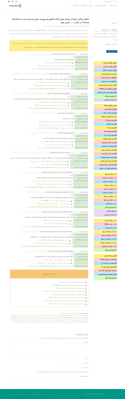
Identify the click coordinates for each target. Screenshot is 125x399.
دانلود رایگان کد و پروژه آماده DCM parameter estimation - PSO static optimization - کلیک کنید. (47, 187)
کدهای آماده (47, 26)
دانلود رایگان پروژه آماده (75, 320)
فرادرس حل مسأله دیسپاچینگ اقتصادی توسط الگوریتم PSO (51, 85)
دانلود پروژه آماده (24, 315)
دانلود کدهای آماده (33, 322)
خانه (116, 1)
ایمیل (86, 363)
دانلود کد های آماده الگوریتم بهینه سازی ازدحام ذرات (70, 322)
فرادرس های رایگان (86, 5)
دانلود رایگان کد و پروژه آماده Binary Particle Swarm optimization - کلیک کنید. (49, 89)
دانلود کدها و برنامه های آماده (47, 322)
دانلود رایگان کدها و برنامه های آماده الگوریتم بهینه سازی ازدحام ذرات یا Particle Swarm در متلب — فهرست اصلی (55, 47)
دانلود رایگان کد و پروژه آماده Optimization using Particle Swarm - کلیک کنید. (49, 167)
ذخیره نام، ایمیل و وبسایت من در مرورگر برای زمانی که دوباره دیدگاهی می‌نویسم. (62, 372)
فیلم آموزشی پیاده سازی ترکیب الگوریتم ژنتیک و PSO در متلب (67, 294)
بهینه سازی (54, 26)
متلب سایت (112, 5)
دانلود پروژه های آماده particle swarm (75, 318)
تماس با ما (75, 5)
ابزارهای (109, 246)
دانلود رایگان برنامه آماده (27, 318)
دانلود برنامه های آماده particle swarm (71, 315)
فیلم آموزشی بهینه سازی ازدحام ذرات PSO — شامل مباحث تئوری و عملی (64, 301)
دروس (111, 174)
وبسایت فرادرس (107, 1)
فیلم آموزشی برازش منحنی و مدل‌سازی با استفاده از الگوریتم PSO (66, 304)
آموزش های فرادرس (100, 5)
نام (86, 358)
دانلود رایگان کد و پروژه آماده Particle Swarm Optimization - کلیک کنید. (55, 128)
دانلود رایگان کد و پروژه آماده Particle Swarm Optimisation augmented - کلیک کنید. (49, 108)
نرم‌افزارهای (110, 232)
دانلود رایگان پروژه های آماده (61, 320)
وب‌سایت (85, 367)
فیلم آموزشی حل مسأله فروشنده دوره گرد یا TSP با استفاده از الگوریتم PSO (64, 291)
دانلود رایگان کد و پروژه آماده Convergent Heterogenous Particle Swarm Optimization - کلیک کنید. (46, 246)
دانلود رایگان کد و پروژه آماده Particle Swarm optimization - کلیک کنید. (55, 148)
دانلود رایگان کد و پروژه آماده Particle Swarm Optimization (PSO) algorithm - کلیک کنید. (50, 266)
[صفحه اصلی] (16, 5)
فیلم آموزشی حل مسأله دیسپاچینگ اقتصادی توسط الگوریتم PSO (66, 297)
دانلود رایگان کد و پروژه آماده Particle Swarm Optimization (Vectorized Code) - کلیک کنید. (49, 207)
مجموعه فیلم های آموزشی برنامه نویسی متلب (58, 63)
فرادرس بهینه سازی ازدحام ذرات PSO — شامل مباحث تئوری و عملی (48, 161)
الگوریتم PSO (61, 26)
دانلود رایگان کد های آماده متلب (35, 320)
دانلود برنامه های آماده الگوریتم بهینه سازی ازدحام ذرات (45, 315)
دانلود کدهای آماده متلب (20, 322)
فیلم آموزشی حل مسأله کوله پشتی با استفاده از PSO (70, 288)
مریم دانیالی (73, 26)
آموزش (111, 221)
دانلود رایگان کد (48, 320)
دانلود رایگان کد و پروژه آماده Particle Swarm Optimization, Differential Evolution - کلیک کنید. (47, 227)
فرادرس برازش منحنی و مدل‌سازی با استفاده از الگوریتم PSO (55, 66)
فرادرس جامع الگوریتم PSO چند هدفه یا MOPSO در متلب (51, 82)
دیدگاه (86, 342)
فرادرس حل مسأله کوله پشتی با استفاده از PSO (56, 220)
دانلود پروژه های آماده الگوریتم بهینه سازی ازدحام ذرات (49, 318)
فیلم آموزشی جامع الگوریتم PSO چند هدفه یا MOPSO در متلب (67, 285)
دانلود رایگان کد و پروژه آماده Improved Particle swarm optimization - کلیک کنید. (53, 69)
